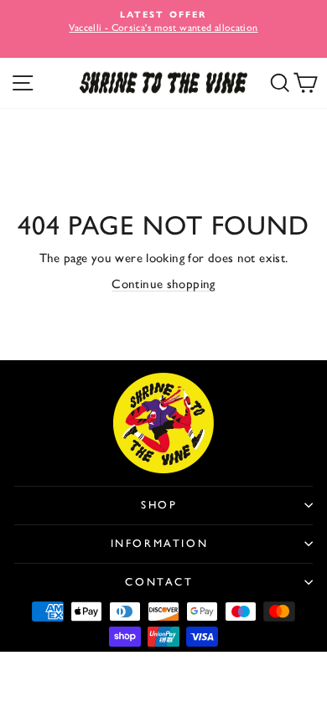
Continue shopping (163, 284)
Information (160, 543)
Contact (159, 581)
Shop (159, 504)
